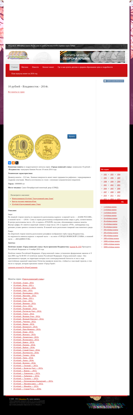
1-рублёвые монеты (110, 207)
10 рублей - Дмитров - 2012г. (24, 322)
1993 (112, 174)
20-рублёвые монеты (110, 221)
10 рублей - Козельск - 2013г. (24, 335)
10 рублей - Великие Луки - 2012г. (26, 316)
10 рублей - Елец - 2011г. (23, 301)
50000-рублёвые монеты (112, 247)
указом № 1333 (75, 247)
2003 (118, 185)
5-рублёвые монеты (110, 215)
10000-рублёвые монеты (112, 241)
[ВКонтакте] (9, 162)
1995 (105, 178)
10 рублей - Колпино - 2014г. (24, 363)
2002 (112, 185)
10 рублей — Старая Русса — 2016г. (27, 389)
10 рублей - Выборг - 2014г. (24, 347)
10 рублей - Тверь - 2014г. (23, 358)
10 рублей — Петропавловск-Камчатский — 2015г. (33, 381)
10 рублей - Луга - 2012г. (23, 306)
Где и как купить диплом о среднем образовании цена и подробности (85, 67)
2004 (105, 189)
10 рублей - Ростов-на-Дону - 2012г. (27, 311)
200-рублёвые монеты (111, 233)
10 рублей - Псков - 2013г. (23, 332)
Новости (35, 67)
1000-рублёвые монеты (111, 238)
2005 (112, 189)
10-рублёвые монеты (110, 218)
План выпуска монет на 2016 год (24, 74)
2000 (118, 182)
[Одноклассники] (13, 162)
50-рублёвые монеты (110, 227)
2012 (118, 195)
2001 (105, 185)
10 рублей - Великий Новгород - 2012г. (28, 319)
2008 (112, 192)
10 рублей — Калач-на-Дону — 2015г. (28, 368)
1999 (112, 182)
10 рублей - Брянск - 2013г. (24, 342)
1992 (105, 174)
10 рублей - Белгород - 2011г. (24, 288)
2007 (105, 192)
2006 (118, 189)
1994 (118, 174)
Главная (14, 67)
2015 (118, 199)
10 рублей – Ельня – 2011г (23, 283)
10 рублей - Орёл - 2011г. (23, 291)
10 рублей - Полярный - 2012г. (25, 309)
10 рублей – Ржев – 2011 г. (23, 298)
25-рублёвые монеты (110, 224)
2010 (105, 195)
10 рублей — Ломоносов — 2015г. (26, 373)
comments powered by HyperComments (22, 267)
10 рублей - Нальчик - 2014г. (24, 345)
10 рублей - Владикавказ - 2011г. (26, 293)
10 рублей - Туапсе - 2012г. (23, 314)
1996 (112, 178)
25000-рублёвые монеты (112, 244)
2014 (112, 199)
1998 (105, 182)
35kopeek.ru (22, 399)
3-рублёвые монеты (110, 213)
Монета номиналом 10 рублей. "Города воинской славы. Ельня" (33, 198)
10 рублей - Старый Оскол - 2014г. (26, 350)
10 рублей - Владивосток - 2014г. (26, 353)
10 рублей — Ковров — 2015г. (25, 371)
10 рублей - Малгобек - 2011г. (24, 296)
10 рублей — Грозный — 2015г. (25, 366)
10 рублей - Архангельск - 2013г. (26, 337)
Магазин (24, 67)
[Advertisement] (66, 22)
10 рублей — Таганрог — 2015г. (26, 379)
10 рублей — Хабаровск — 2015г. (26, 376)
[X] (16, 162)
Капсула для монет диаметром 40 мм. (24, 201)
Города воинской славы (33, 279)
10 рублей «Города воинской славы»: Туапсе (26, 204)
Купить (72, 136)
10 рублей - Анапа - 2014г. (23, 360)
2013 (105, 199)
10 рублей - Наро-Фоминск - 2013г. (27, 329)
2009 (118, 192)
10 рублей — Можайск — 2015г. (26, 386)
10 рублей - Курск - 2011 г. (23, 285)
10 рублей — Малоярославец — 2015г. (28, 384)
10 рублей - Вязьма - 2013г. (24, 324)
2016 (105, 202)
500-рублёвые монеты (111, 235)
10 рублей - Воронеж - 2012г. (24, 303)
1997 (118, 178)
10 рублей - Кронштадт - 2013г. (25, 327)
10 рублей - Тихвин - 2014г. (24, 355)
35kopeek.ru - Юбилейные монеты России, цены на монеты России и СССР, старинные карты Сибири (41, 45)
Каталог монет (48, 67)
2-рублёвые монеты (110, 210)
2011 (112, 195)
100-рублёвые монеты (111, 230)
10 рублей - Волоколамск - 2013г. (26, 340)
